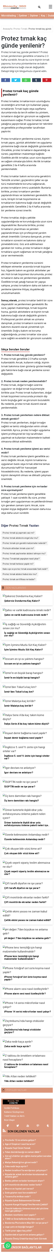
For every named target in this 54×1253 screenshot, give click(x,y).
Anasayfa (8, 29)
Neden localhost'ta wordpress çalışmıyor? (26, 1170)
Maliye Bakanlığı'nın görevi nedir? (21, 1162)
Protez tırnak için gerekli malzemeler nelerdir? (24, 543)
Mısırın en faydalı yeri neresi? (19, 1189)
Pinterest (46, 80)
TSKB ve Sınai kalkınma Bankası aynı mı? (24, 1219)
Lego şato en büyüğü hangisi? (19, 1227)
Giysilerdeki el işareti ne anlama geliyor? (24, 1234)
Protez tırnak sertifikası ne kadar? (19, 579)
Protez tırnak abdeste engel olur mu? (20, 538)
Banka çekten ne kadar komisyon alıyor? (24, 1181)
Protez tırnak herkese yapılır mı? (18, 564)
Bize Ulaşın (9, 1120)
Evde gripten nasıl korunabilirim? (21, 1193)
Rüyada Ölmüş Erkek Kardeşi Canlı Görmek (26, 1238)
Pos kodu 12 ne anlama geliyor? (20, 1140)
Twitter (16, 80)
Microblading (8, 15)
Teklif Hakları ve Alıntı (14, 1116)
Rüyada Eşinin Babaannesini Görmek (22, 1200)
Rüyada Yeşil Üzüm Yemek (17, 1148)
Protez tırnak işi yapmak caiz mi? (18, 533)
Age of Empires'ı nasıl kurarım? (20, 1144)
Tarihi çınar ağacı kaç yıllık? (18, 1231)
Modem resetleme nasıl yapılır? (20, 1215)
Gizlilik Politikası (11, 1108)
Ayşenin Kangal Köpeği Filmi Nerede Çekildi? (26, 1204)
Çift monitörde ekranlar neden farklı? (23, 1185)
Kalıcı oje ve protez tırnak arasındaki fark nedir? (25, 569)
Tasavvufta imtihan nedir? (18, 1196)
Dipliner (34, 15)
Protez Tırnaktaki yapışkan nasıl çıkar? (21, 558)
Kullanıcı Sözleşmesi (14, 1112)
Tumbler (36, 80)
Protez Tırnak (20, 29)
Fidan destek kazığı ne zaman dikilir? (23, 1152)
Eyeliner (23, 15)
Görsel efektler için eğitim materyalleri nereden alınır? (28, 1157)
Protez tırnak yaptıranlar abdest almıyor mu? (24, 553)
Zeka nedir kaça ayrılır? (16, 1166)
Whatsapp (26, 80)
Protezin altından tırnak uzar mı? (18, 548)
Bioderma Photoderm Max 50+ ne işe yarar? (26, 1223)
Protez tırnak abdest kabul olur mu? (20, 574)
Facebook (5, 80)
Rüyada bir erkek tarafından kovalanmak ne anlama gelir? (26, 1175)
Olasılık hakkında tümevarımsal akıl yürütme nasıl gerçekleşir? (26, 1209)
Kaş (43, 15)
